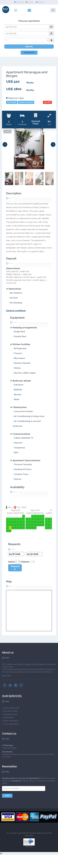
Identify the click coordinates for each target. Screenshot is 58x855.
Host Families (8, 717)
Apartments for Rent (11, 708)
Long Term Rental (10, 711)
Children (25, 562)
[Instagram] (16, 685)
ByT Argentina (19, 833)
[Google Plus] (21, 685)
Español (41, 2)
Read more (6, 676)
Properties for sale (10, 714)
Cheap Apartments (10, 721)
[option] (29, 148)
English (30, 2)
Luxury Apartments (11, 724)
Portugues (20, 2)
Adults (11, 562)
